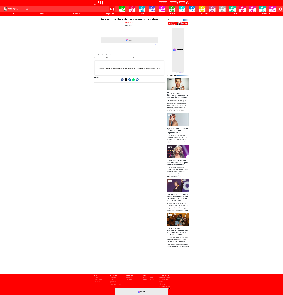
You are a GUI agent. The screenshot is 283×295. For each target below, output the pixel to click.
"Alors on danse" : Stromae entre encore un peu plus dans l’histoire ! (177, 95)
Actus (142, 14)
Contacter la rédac (115, 284)
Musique (172, 14)
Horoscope (266, 14)
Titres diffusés (98, 279)
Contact (96, 277)
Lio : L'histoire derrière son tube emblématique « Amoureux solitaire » (177, 163)
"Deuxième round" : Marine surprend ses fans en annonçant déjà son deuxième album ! (177, 231)
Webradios (43, 14)
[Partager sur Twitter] (125, 80)
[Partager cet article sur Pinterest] (129, 80)
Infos (111, 279)
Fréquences (110, 14)
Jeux (235, 14)
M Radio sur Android (148, 279)
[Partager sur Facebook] (122, 80)
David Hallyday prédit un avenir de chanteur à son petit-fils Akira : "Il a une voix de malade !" (177, 197)
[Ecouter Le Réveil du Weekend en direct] (178, 23)
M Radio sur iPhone (148, 277)
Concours (113, 283)
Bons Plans (113, 277)
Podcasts (204, 14)
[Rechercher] (187, 2)
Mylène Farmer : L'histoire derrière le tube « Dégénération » (178, 131)
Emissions (76, 14)
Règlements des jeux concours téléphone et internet (165, 288)
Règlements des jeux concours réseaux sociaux (164, 279)
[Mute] (27, 9)
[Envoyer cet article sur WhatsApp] (133, 80)
